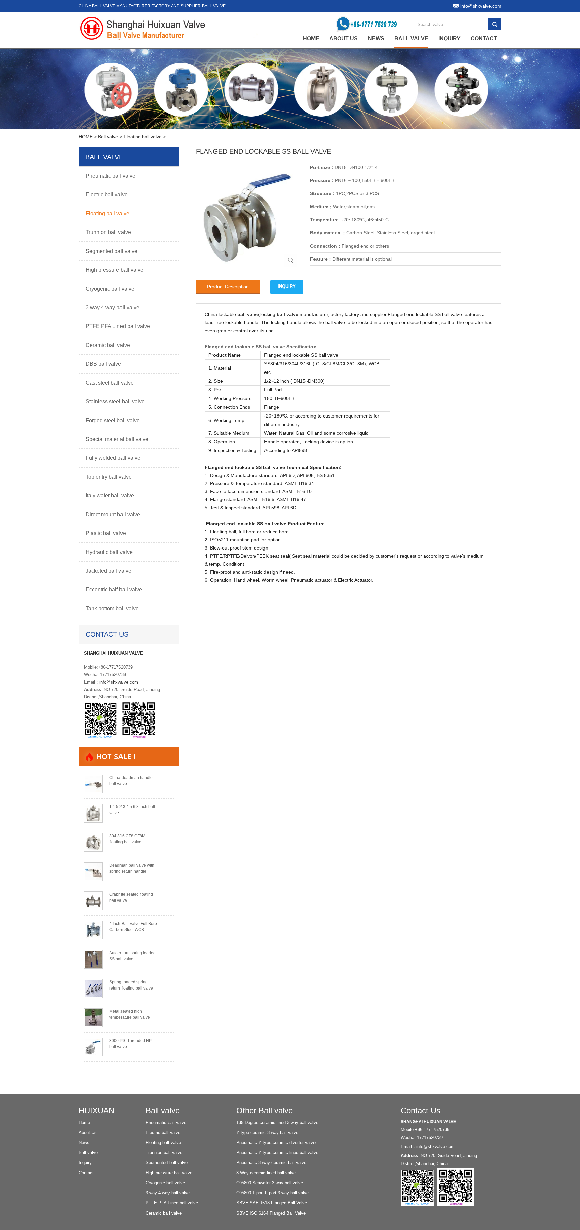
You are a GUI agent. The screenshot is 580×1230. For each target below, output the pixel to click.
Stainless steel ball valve (115, 401)
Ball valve (411, 38)
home (311, 38)
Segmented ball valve (111, 251)
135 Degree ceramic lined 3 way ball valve (277, 1122)
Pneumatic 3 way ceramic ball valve (271, 1162)
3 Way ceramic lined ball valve (266, 1172)
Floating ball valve (143, 136)
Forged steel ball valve (113, 420)
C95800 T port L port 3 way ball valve (272, 1192)
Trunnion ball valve (108, 232)
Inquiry (449, 38)
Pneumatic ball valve (110, 176)
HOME (86, 136)
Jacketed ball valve (108, 571)
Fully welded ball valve (113, 458)
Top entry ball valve (109, 477)
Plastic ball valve (106, 533)
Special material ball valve (117, 439)
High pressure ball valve (114, 270)
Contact (484, 38)
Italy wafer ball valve (110, 495)
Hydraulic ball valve (109, 552)
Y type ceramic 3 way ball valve (267, 1132)
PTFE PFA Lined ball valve (118, 326)
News (376, 38)
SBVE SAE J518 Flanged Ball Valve (271, 1202)
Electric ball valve (107, 194)
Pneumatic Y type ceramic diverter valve (276, 1142)
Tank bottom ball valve (112, 608)
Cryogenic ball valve (110, 289)
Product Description (228, 286)
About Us (343, 38)
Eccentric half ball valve (114, 589)
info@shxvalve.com (118, 682)
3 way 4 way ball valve (112, 307)
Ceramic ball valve (108, 345)
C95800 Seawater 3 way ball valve (269, 1182)
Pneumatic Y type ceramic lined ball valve (277, 1152)
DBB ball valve (103, 364)
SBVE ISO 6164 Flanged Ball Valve (271, 1213)
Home (84, 1122)
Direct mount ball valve (113, 514)
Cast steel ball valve (110, 383)
